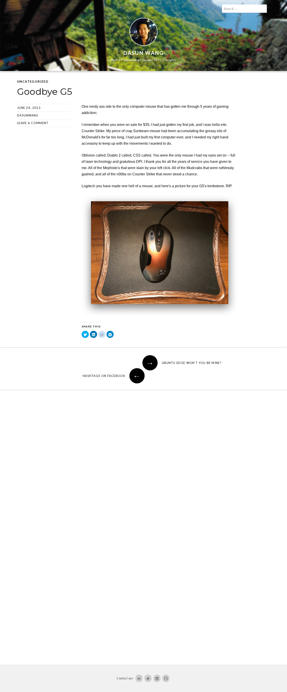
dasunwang (28, 115)
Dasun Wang (143, 53)
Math (114, 60)
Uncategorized (32, 81)
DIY (157, 60)
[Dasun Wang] (143, 32)
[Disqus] (143, 463)
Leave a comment (33, 123)
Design (147, 60)
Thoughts (169, 60)
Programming (130, 60)
